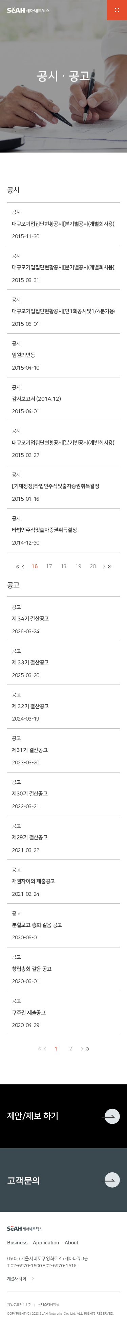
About (71, 1242)
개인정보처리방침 (19, 1304)
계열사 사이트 (18, 1279)
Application (46, 1242)
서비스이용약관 (48, 1304)
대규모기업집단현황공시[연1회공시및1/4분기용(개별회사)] (63, 311)
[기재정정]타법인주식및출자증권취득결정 (55, 486)
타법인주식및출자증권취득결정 (44, 530)
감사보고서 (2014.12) (36, 399)
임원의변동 (23, 355)
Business (17, 1242)
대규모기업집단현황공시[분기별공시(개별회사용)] (63, 224)
